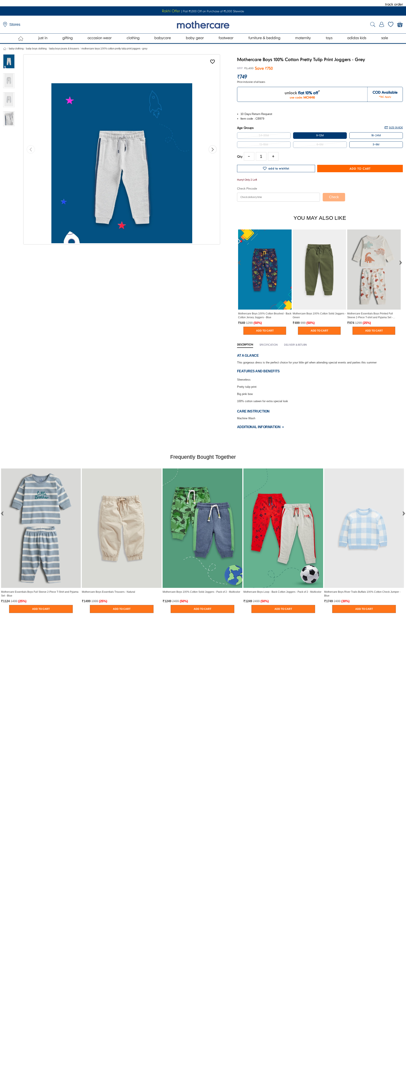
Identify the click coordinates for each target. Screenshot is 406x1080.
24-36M (264, 135)
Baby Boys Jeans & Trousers (64, 48)
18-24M (376, 135)
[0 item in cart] (400, 24)
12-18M (263, 144)
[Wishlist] (212, 62)
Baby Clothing (16, 48)
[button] (239, 262)
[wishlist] (390, 24)
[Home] (20, 38)
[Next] (212, 149)
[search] (372, 24)
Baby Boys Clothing (36, 48)
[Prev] (30, 149)
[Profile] (381, 24)
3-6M (376, 144)
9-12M (320, 135)
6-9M (320, 144)
